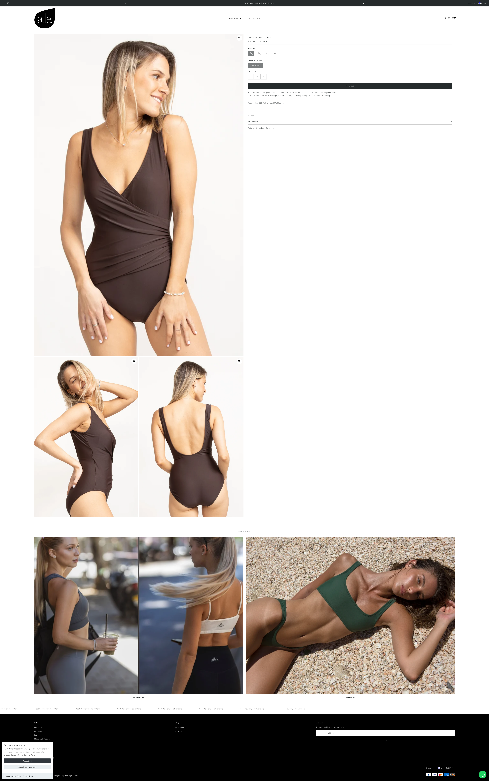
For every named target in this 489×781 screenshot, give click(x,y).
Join (385, 741)
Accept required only (27, 767)
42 (276, 53)
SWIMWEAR (234, 18)
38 (260, 53)
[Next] (363, 3)
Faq (35, 735)
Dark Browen (256, 65)
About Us (38, 727)
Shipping (260, 128)
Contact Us (39, 731)
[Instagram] (8, 3)
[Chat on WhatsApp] (482, 774)
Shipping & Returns (42, 739)
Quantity (252, 71)
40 (268, 53)
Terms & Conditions (25, 776)
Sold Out (350, 86)
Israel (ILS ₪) (446, 768)
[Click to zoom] (239, 38)
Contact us (270, 128)
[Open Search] (445, 18)
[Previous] (125, 3)
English (471, 3)
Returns (251, 128)
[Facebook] (5, 3)
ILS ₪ (483, 3)
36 (252, 53)
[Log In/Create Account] (449, 18)
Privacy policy (10, 776)
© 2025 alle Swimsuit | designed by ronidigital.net (56, 776)
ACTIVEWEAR (252, 18)
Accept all (27, 761)
